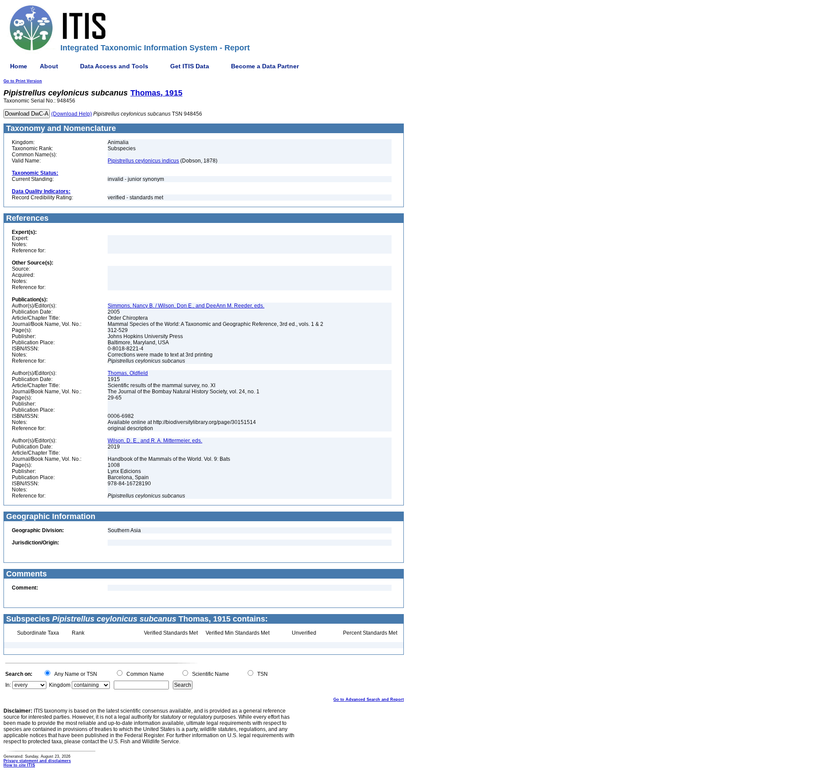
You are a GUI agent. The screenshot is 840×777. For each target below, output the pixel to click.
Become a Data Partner (265, 66)
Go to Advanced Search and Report (368, 699)
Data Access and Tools (114, 66)
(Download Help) (71, 114)
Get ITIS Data (189, 66)
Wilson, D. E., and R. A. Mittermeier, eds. (155, 441)
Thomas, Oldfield (128, 373)
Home (18, 66)
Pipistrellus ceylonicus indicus (143, 161)
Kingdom (59, 685)
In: (8, 685)
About (49, 66)
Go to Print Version (23, 81)
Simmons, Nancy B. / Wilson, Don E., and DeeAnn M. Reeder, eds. (186, 306)
